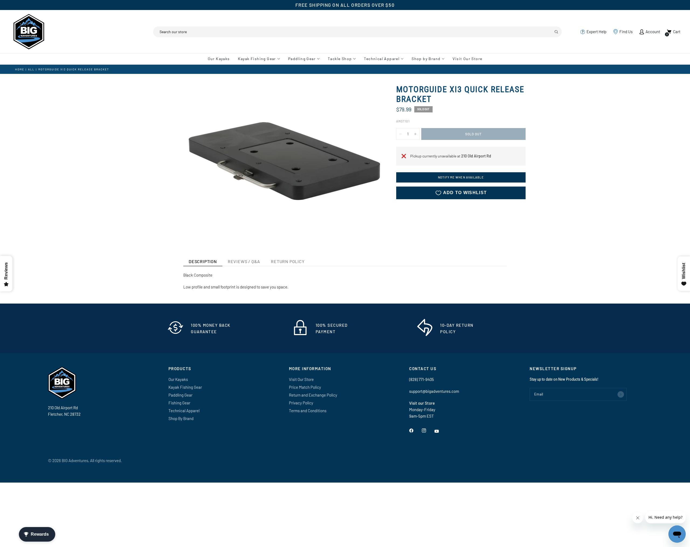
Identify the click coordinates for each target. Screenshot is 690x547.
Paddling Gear (302, 58)
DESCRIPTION (203, 261)
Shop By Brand (181, 418)
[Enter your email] (620, 394)
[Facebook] (415, 430)
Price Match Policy (305, 387)
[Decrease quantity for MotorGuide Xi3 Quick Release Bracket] (400, 134)
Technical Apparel (381, 58)
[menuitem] (221, 59)
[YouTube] (440, 431)
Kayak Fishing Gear (257, 58)
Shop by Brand (426, 58)
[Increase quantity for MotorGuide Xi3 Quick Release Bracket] (415, 134)
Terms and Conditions (307, 410)
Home (19, 69)
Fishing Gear (179, 402)
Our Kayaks (219, 58)
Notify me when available (461, 177)
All (31, 69)
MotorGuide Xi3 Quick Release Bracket (73, 69)
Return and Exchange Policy (313, 395)
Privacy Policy (301, 402)
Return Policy (287, 261)
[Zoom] (369, 96)
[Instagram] (428, 430)
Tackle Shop (340, 58)
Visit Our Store (467, 58)
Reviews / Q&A (244, 261)
